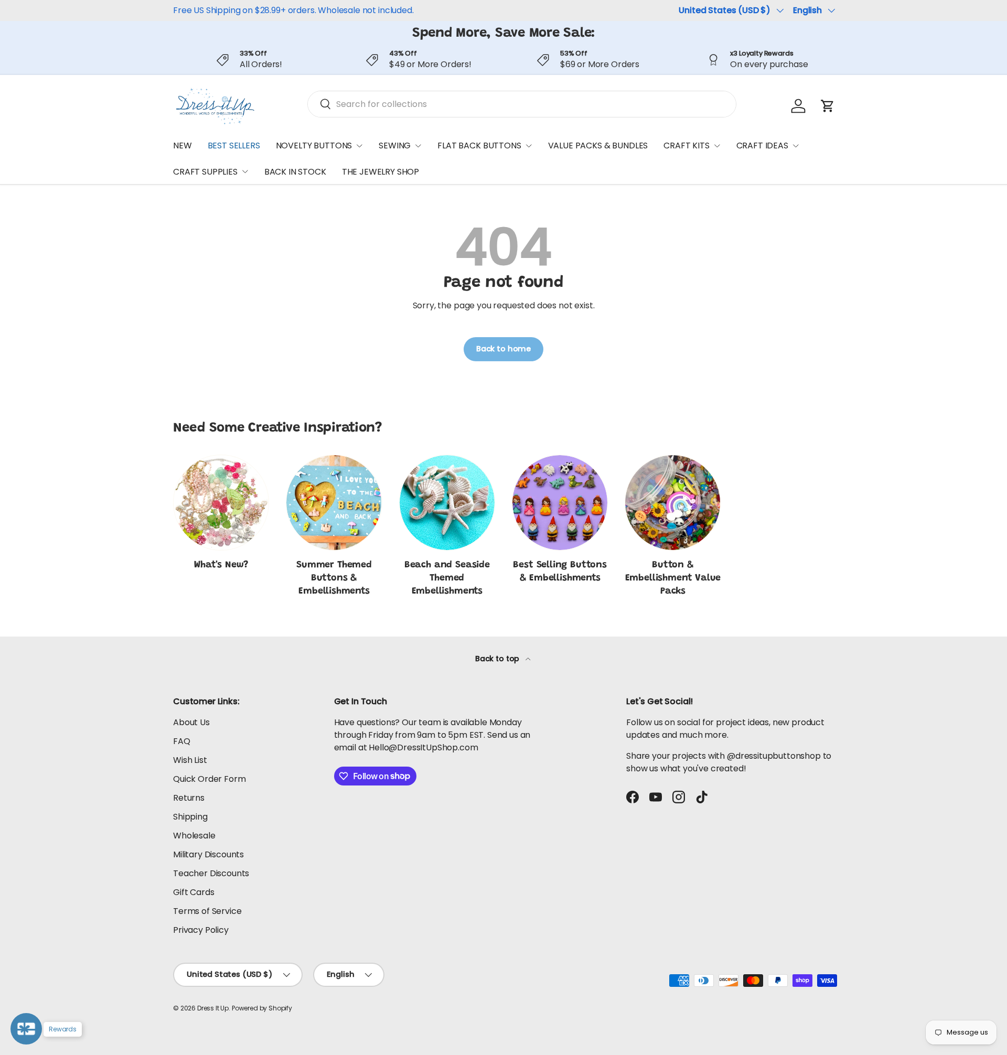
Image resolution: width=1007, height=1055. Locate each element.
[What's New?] (221, 502)
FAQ (181, 741)
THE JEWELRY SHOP (380, 172)
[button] (827, 105)
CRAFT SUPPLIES (205, 172)
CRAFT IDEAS (762, 145)
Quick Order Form (209, 779)
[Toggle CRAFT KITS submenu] (717, 145)
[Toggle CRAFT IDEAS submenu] (795, 145)
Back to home (503, 348)
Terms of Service (207, 911)
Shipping (190, 817)
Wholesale (194, 836)
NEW (182, 145)
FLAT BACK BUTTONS (479, 145)
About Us (191, 722)
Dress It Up (213, 1008)
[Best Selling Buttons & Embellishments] (559, 502)
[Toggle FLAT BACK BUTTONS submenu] (528, 145)
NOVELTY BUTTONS (314, 145)
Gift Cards (193, 892)
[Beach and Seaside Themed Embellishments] (447, 502)
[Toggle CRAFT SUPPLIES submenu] (245, 171)
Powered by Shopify (262, 1008)
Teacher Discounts (211, 873)
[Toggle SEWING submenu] (418, 145)
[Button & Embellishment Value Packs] (672, 502)
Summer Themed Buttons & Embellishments (334, 578)
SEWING (395, 145)
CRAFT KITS (686, 145)
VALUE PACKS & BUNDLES (598, 145)
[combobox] (522, 104)
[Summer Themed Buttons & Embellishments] (333, 502)
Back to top (498, 658)
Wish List (190, 760)
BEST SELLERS (234, 145)
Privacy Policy (201, 930)
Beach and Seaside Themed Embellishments (447, 578)
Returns (189, 798)
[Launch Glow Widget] (26, 1029)
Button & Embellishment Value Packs (673, 578)
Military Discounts (208, 854)
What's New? (221, 565)
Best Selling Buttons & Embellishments (559, 572)
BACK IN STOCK (295, 172)
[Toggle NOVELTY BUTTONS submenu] (359, 145)
